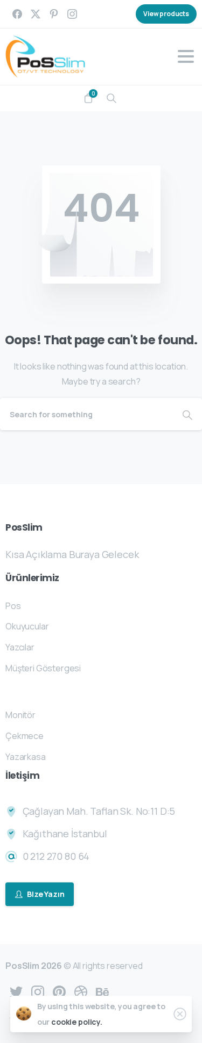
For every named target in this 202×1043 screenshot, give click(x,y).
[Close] (180, 1014)
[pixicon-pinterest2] (59, 991)
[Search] (111, 98)
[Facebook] (17, 14)
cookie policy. (76, 1022)
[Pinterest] (54, 14)
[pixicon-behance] (102, 991)
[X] (35, 14)
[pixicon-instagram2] (37, 991)
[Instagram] (72, 14)
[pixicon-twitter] (16, 991)
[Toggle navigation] (186, 56)
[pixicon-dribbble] (81, 991)
